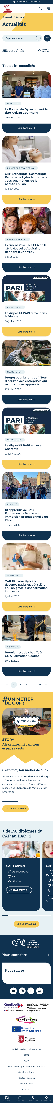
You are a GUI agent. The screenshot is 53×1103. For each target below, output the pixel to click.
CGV (26, 1061)
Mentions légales (26, 1072)
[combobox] (22, 38)
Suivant (45, 684)
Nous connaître (14, 954)
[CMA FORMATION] (7, 8)
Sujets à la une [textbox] (14, 38)
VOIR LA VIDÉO (28, 721)
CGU (26, 1055)
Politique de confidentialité (26, 1049)
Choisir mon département (28, 2)
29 (40, 685)
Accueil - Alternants (14, 17)
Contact (26, 1089)
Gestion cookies (26, 1078)
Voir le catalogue (26, 924)
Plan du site (26, 1083)
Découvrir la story (15, 808)
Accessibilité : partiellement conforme (26, 1066)
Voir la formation (20, 890)
